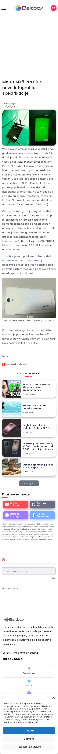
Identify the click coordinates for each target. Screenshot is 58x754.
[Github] (42, 504)
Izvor (5, 356)
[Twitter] (29, 683)
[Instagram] (15, 515)
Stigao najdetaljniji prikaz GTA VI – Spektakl (38, 466)
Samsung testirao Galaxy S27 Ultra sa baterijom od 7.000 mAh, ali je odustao (38, 446)
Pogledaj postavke (29, 747)
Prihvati (29, 730)
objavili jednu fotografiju (23, 260)
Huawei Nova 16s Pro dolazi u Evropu (35, 407)
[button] (53, 697)
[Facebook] (42, 515)
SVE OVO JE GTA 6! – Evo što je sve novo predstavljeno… (37, 387)
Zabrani (29, 738)
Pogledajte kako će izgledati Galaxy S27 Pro (37, 426)
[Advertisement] (29, 47)
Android (11, 364)
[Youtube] (15, 504)
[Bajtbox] (29, 8)
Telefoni (22, 364)
